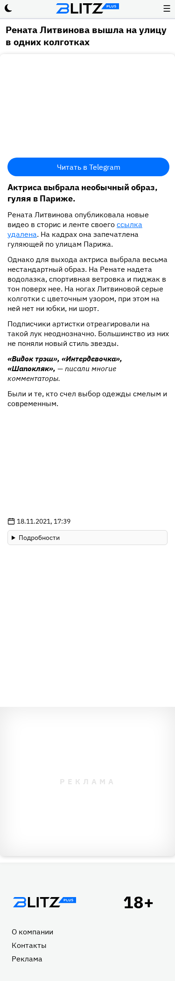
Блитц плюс (87, 8)
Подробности (39, 537)
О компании (32, 931)
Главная (44, 902)
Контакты (29, 945)
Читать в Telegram (88, 167)
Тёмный (8, 8)
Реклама (27, 958)
